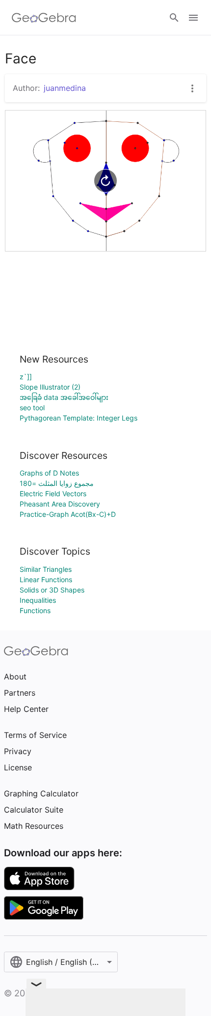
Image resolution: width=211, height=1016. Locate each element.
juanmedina (65, 88)
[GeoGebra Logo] (44, 18)
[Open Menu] (193, 18)
